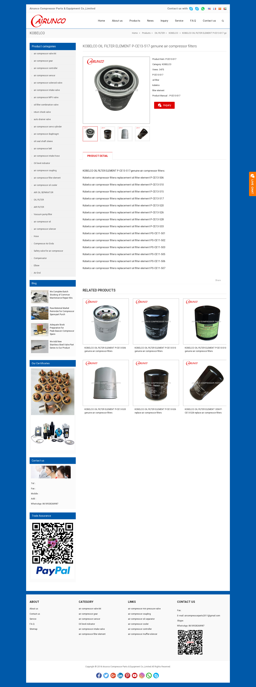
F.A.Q (193, 20)
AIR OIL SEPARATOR (43, 192)
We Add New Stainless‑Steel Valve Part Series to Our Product (62, 344)
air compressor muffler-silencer (142, 634)
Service (179, 20)
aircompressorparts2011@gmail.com (202, 615)
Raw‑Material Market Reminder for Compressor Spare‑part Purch (62, 311)
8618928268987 (50, 504)
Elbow (36, 265)
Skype (156, 675)
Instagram (142, 675)
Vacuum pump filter (43, 214)
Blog (34, 283)
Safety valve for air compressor (48, 251)
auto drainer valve (42, 119)
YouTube (134, 675)
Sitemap (33, 629)
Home (101, 20)
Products (135, 20)
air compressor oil (42, 221)
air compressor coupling (45, 170)
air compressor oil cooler (45, 185)
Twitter (106, 675)
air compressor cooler (138, 624)
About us (117, 20)
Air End (37, 273)
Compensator (40, 258)
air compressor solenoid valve (48, 83)
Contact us (174, 8)
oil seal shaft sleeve (43, 141)
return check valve (42, 112)
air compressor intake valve (47, 90)
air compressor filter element (47, 178)
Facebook (99, 675)
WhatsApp (149, 675)
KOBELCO (37, 33)
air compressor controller (45, 68)
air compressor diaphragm (46, 134)
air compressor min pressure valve (144, 608)
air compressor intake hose (47, 156)
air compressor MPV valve (46, 97)
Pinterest (127, 675)
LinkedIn (120, 675)
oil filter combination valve (46, 105)
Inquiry (164, 20)
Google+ (113, 675)
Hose (36, 236)
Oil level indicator (42, 163)
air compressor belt (43, 148)
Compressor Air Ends (44, 243)
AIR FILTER (39, 207)
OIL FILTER (160, 33)
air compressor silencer (45, 229)
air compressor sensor (44, 75)
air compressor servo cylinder (48, 126)
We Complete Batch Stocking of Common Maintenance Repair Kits (61, 294)
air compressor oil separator (141, 619)
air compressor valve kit (45, 53)
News (150, 20)
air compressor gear (43, 61)
